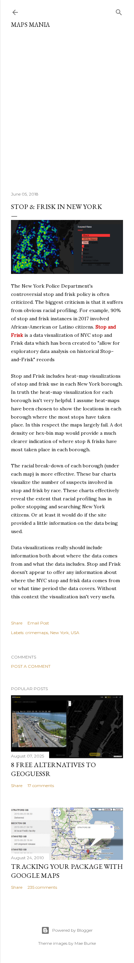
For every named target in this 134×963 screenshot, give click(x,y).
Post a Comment (31, 666)
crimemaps (36, 632)
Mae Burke (85, 943)
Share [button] (16, 623)
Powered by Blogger (72, 930)
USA (75, 632)
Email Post (38, 623)
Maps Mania (30, 25)
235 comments (42, 887)
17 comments (40, 785)
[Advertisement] (67, 107)
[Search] (119, 11)
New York (59, 632)
